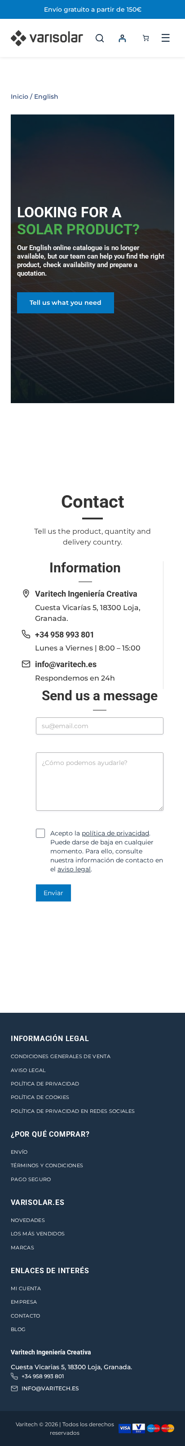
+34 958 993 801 (64, 634)
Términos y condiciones (47, 1165)
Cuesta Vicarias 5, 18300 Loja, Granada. (71, 1367)
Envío (19, 1152)
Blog (18, 1329)
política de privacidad (115, 833)
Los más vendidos (38, 1234)
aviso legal (74, 869)
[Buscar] (99, 38)
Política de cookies (40, 1097)
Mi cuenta (26, 1288)
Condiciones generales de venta (60, 1056)
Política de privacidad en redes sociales (73, 1111)
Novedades (28, 1220)
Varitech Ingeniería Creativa (86, 593)
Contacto (25, 1316)
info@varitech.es (66, 664)
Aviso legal (28, 1070)
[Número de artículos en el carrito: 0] (146, 38)
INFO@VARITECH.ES (50, 1388)
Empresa (24, 1302)
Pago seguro (31, 1179)
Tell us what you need (65, 303)
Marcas (22, 1247)
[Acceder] (122, 38)
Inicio (19, 96)
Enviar (53, 893)
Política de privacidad (45, 1084)
